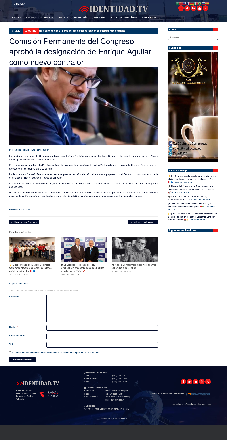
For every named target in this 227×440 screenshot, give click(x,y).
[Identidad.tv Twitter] (187, 8)
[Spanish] (207, 3)
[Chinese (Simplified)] (181, 3)
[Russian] (203, 3)
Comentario (14, 296)
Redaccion (44, 149)
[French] (188, 3)
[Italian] (196, 3)
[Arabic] (177, 3)
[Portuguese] (199, 3)
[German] (192, 3)
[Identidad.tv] (113, 9)
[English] (185, 3)
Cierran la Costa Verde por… (24, 222)
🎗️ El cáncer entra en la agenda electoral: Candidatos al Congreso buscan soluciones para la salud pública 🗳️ (192, 179)
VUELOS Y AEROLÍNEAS (125, 17)
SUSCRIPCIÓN (149, 17)
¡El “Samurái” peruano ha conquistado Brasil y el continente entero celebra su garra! (189, 205)
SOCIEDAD (64, 17)
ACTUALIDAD (47, 17)
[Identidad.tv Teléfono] (205, 8)
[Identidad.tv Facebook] (181, 8)
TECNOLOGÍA (80, 17)
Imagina (124, 418)
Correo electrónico (18, 335)
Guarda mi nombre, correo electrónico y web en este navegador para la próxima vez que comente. (56, 352)
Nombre (13, 327)
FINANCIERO (100, 17)
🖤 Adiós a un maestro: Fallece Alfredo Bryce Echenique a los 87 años (188, 198)
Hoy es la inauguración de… (143, 222)
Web (11, 344)
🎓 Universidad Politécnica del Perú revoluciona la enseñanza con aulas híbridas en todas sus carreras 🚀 (191, 189)
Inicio (17, 30)
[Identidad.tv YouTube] (199, 8)
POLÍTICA (16, 17)
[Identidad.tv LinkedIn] (193, 8)
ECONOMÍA (31, 17)
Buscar (20, 3)
